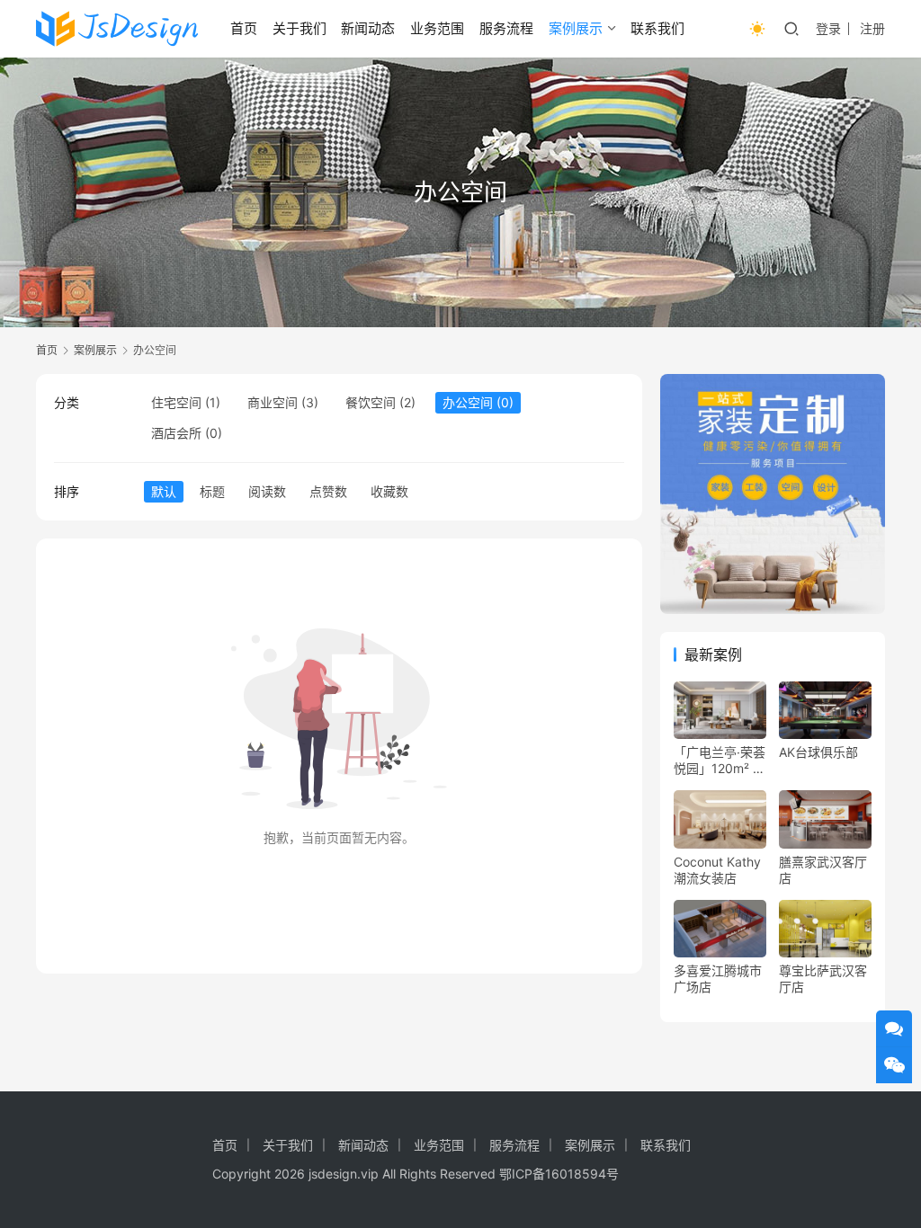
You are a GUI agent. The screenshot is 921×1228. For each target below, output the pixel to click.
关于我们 (299, 28)
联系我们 (657, 28)
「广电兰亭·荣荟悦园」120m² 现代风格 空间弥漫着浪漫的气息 (719, 760)
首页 (243, 28)
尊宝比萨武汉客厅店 (823, 978)
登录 (828, 28)
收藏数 (389, 491)
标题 (212, 491)
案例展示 (576, 28)
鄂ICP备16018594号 (559, 1173)
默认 (163, 491)
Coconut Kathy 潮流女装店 (717, 869)
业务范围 (437, 28)
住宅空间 (176, 402)
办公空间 (468, 402)
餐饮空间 (370, 402)
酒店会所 (176, 432)
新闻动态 (368, 28)
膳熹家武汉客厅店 (823, 869)
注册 (872, 28)
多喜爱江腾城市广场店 (718, 978)
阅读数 (267, 491)
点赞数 (328, 491)
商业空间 (272, 402)
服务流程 (506, 28)
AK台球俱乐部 (818, 752)
